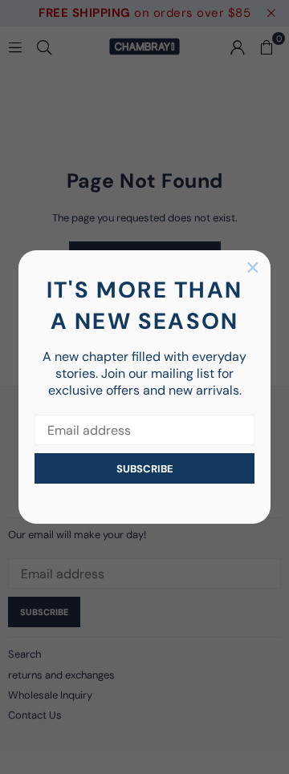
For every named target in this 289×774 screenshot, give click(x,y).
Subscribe (144, 469)
